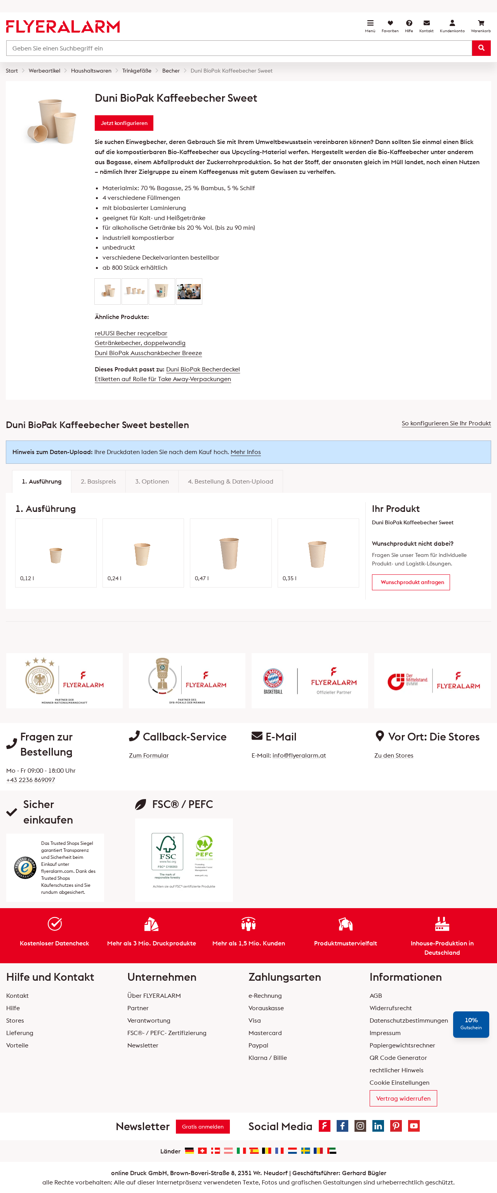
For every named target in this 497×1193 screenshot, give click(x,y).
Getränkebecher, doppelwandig (140, 343)
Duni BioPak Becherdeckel (203, 369)
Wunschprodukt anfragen (412, 582)
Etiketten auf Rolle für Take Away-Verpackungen (163, 379)
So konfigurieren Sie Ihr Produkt (446, 423)
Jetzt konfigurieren (124, 123)
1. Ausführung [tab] (42, 481)
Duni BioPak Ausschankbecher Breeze (148, 353)
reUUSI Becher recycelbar (131, 333)
